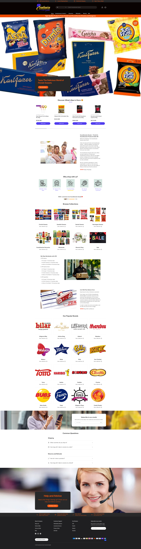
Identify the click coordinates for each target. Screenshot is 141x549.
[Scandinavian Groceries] (43, 237)
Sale (89, 13)
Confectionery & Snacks (60, 13)
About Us (37, 523)
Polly (79, 359)
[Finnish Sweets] (43, 214)
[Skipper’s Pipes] (79, 395)
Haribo (61, 382)
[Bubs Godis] (43, 395)
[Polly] (79, 349)
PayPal (73, 525)
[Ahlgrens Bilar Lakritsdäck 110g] (61, 109)
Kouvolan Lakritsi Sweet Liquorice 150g (96, 117)
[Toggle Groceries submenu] (74, 13)
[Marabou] (98, 326)
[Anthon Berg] (61, 326)
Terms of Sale (38, 528)
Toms (43, 382)
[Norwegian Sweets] (98, 214)
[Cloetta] (98, 372)
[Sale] (98, 237)
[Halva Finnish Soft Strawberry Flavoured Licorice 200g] (80, 109)
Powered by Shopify (48, 544)
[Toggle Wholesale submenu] (81, 13)
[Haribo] (61, 372)
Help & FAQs (37, 525)
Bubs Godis (43, 405)
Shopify (74, 530)
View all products (43, 87)
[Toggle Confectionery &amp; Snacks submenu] (66, 13)
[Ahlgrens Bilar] (43, 326)
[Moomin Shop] (79, 237)
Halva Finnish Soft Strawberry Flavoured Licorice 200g (79, 117)
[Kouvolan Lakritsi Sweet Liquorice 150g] (98, 109)
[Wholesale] (61, 237)
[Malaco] (43, 349)
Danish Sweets (79, 224)
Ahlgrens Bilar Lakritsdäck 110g (61, 116)
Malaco (43, 359)
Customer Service (58, 525)
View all (70, 102)
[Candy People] (98, 395)
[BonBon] (79, 372)
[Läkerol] (79, 326)
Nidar (61, 359)
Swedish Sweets (61, 224)
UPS (73, 523)
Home (52, 13)
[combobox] (76, 7)
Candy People (98, 405)
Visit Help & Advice (53, 505)
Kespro (73, 528)
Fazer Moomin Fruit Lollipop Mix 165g (42, 117)
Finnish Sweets (43, 224)
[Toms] (43, 372)
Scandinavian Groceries (43, 247)
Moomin (85, 13)
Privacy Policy (57, 528)
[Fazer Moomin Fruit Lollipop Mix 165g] (43, 109)
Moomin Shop (79, 247)
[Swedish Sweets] (61, 214)
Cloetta (98, 382)
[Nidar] (61, 349)
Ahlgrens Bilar (43, 336)
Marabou (97, 336)
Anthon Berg (61, 336)
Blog (36, 530)
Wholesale (78, 13)
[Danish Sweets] (79, 214)
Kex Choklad (97, 359)
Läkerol (80, 336)
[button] (105, 7)
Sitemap (55, 530)
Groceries (71, 13)
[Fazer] (61, 395)
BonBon (79, 382)
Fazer (61, 405)
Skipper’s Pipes (79, 405)
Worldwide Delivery (58, 523)
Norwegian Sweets (98, 224)
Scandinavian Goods (41, 544)
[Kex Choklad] (98, 349)
